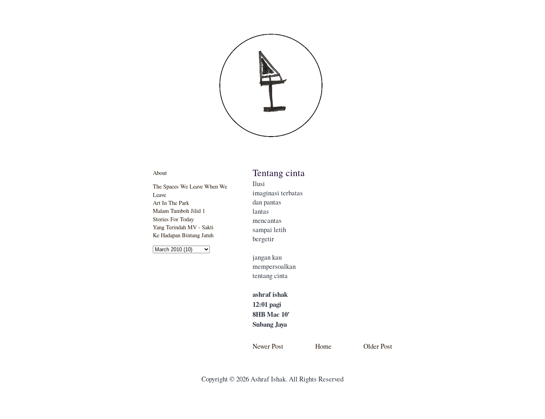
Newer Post (268, 346)
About (160, 173)
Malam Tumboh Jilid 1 (179, 210)
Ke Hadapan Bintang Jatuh (183, 235)
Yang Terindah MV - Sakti (183, 227)
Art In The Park (171, 203)
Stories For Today (173, 219)
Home (323, 346)
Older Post (377, 346)
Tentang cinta (279, 172)
